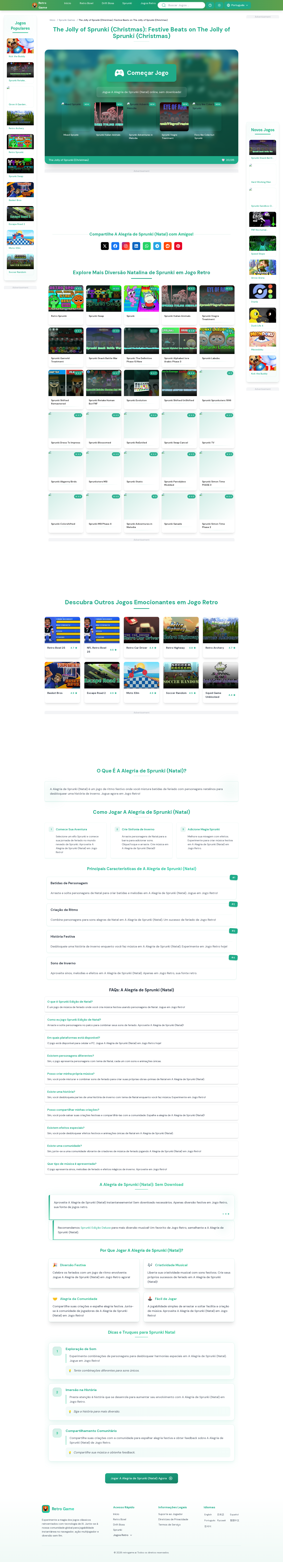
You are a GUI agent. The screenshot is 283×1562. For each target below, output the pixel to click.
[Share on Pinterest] (178, 246)
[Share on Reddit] (168, 246)
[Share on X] (105, 246)
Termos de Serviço (169, 1524)
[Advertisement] (20, 338)
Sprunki (127, 3)
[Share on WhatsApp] (147, 246)
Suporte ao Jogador (170, 1514)
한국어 (207, 1526)
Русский (221, 1520)
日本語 (220, 1514)
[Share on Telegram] (157, 246)
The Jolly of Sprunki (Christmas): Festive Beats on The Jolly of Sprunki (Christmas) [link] (123, 20)
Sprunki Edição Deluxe (96, 1228)
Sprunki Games (67, 20)
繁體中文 (234, 1520)
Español (234, 1514)
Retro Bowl (86, 3)
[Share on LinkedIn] (136, 246)
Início (67, 3)
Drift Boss (108, 3)
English (208, 1514)
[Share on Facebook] (115, 246)
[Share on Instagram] (126, 246)
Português (209, 1520)
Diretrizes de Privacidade (173, 1519)
